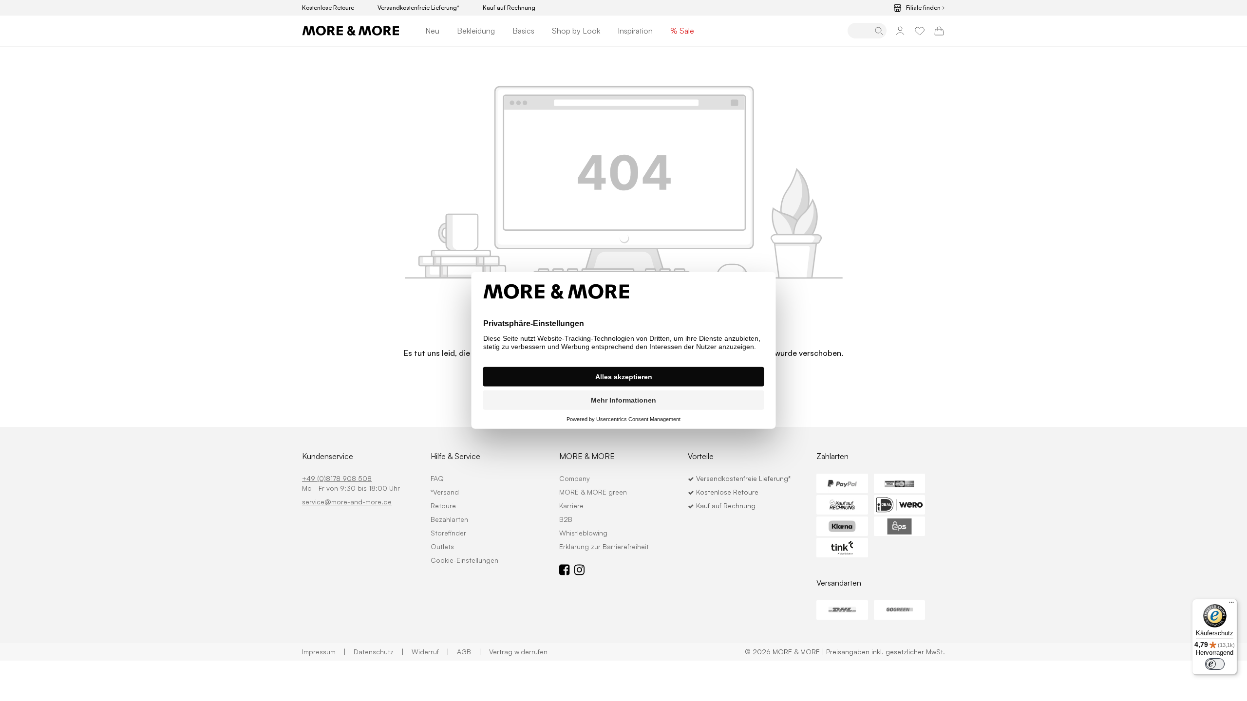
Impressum (324, 651)
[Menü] (1231, 604)
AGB (469, 651)
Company (574, 478)
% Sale (682, 31)
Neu (432, 31)
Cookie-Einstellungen (464, 560)
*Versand (445, 492)
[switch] (1215, 664)
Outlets (442, 546)
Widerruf (430, 651)
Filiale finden (923, 8)
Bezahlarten (449, 519)
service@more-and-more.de (347, 502)
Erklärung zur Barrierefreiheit (604, 546)
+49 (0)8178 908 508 (337, 478)
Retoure (443, 505)
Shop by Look (576, 31)
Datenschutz (379, 651)
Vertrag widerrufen (518, 651)
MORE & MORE (587, 456)
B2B (565, 519)
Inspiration (635, 31)
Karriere (571, 505)
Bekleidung (476, 31)
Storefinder (448, 533)
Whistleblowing (583, 533)
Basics (523, 31)
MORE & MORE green (593, 492)
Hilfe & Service (455, 456)
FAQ (437, 478)
